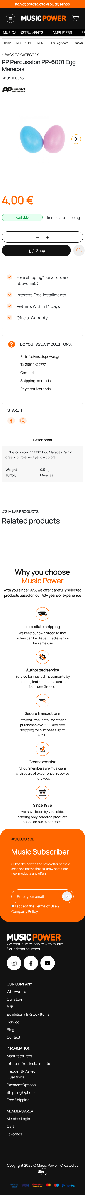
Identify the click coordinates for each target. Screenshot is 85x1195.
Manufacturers (19, 1055)
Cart (10, 1126)
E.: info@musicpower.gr (39, 356)
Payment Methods (35, 388)
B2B (10, 1006)
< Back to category (20, 54)
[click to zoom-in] (42, 139)
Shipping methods (35, 380)
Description (42, 439)
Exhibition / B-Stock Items (28, 1014)
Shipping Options (21, 1092)
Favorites (14, 1134)
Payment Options (21, 1084)
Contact (27, 372)
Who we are (16, 991)
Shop (40, 250)
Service (13, 1021)
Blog (10, 1029)
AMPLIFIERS (62, 32)
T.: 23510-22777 (33, 364)
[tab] (42, 440)
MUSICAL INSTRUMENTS (23, 32)
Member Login (18, 1118)
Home (7, 43)
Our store (14, 999)
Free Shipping (18, 1099)
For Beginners (59, 43)
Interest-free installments (28, 1063)
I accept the (35, 909)
